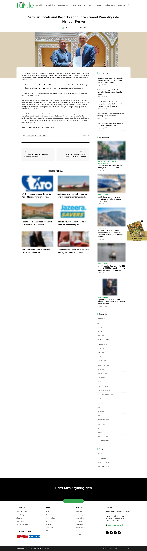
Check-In (101, 336)
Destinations (63, 5)
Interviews (76, 5)
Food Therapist (103, 365)
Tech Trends (102, 424)
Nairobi (34, 135)
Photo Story (102, 403)
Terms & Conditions (109, 548)
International (103, 373)
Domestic (101, 228)
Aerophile (39, 5)
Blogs (100, 331)
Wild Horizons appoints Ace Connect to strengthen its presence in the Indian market (111, 92)
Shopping (101, 411)
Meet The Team (21, 512)
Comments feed (103, 462)
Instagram (115, 532)
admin (68, 28)
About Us (19, 518)
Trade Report (89, 5)
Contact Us (20, 521)
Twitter (111, 532)
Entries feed (102, 458)
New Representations (105, 394)
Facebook (107, 532)
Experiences (102, 161)
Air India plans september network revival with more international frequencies (73, 195)
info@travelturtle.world (115, 525)
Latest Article (112, 161)
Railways (101, 407)
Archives (121, 5)
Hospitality (50, 5)
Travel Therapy (103, 163)
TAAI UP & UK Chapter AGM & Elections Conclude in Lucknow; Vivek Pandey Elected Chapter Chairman (111, 80)
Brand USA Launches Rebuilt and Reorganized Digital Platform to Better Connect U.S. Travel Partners (111, 104)
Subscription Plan (22, 524)
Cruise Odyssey (103, 340)
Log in (100, 454)
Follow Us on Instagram (73, 501)
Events (99, 5)
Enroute (101, 352)
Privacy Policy (125, 548)
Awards (100, 327)
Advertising (20, 515)
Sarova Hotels (42, 135)
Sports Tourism (103, 420)
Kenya (28, 135)
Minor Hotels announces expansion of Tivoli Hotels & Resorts (37, 223)
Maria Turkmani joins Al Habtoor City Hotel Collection (36, 251)
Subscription (110, 5)
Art (99, 323)
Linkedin (119, 532)
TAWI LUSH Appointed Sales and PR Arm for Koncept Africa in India (111, 124)
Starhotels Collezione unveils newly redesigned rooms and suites (73, 251)
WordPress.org (103, 466)
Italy (99, 382)
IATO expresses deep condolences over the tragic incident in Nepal (111, 115)
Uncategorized (103, 441)
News (107, 194)
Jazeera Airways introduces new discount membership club (72, 223)
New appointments (104, 390)
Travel (100, 432)
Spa (99, 415)
